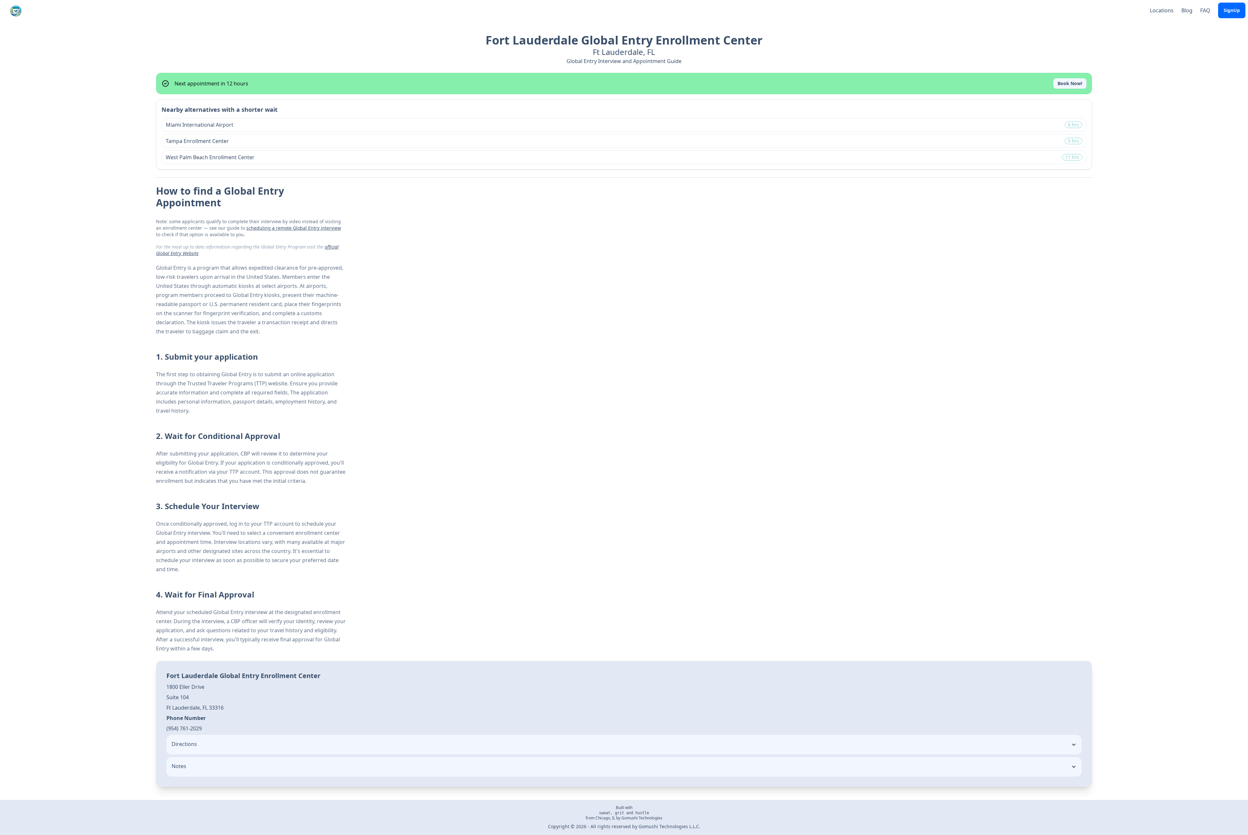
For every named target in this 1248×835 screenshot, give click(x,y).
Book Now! (1070, 83)
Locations (1162, 10)
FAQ (1205, 10)
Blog (1186, 10)
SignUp (1232, 10)
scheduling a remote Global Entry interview (293, 228)
